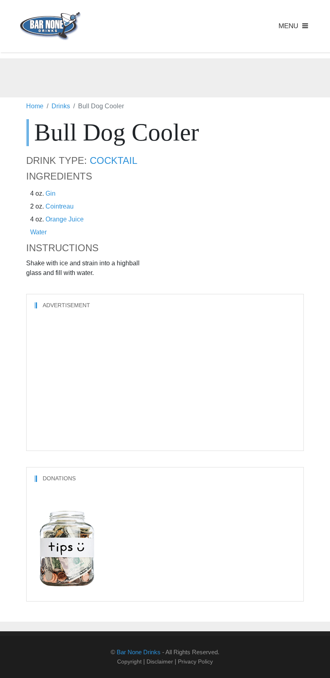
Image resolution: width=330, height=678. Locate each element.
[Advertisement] (165, 76)
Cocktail (113, 160)
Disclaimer (159, 661)
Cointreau (59, 206)
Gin (50, 193)
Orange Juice (64, 219)
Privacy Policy (195, 661)
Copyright (129, 661)
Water (38, 232)
